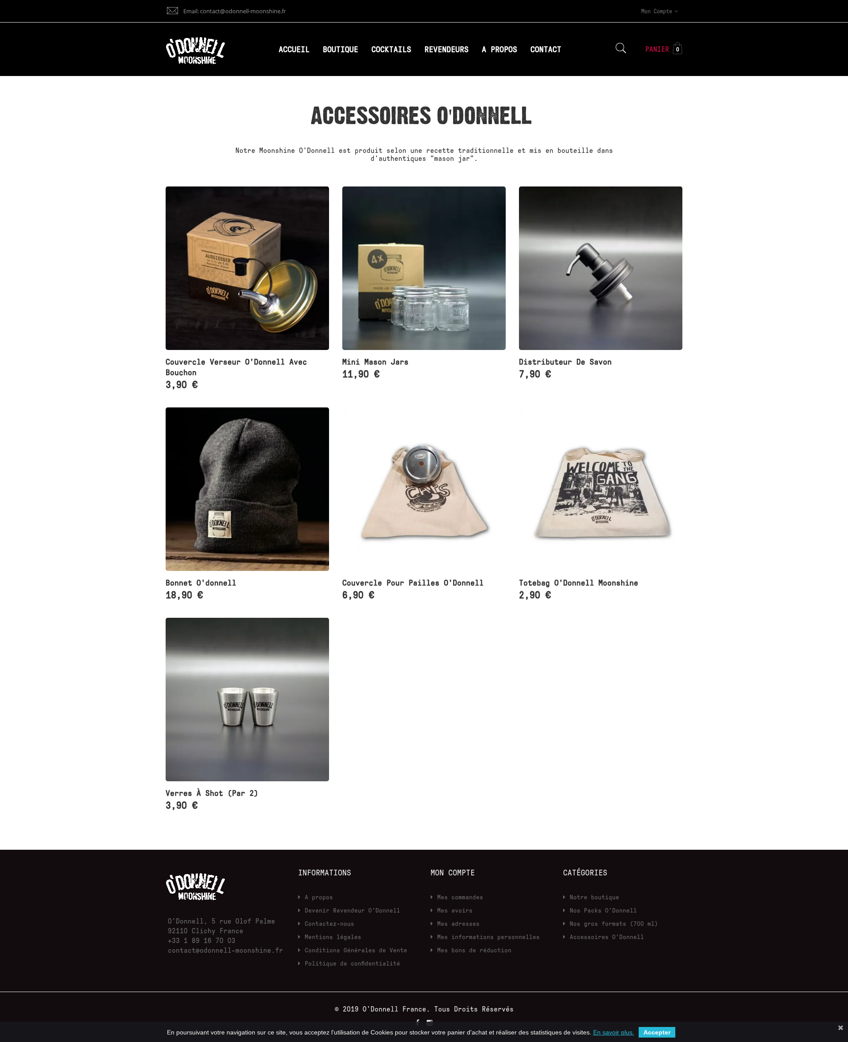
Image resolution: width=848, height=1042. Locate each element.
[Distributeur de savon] (600, 268)
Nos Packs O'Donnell (603, 910)
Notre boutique (594, 897)
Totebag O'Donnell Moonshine (578, 582)
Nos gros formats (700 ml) (614, 923)
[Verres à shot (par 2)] (247, 699)
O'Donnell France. (398, 1009)
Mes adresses (458, 923)
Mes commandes (460, 897)
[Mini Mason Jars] (424, 268)
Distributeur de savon (565, 361)
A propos (319, 897)
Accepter (657, 1032)
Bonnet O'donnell (201, 582)
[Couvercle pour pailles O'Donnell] (424, 489)
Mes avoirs (455, 910)
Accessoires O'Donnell (607, 936)
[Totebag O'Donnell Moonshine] (600, 489)
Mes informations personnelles (488, 936)
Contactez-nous (329, 923)
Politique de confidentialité (352, 963)
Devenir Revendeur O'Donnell (352, 910)
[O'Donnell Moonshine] (195, 884)
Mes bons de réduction (474, 950)
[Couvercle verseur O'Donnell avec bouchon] (247, 268)
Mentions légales (333, 936)
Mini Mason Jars (375, 361)
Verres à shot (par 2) (212, 792)
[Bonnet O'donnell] (247, 489)
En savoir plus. (613, 1032)
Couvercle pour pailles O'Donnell (413, 582)
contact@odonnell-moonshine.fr (225, 950)
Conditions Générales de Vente (356, 950)
